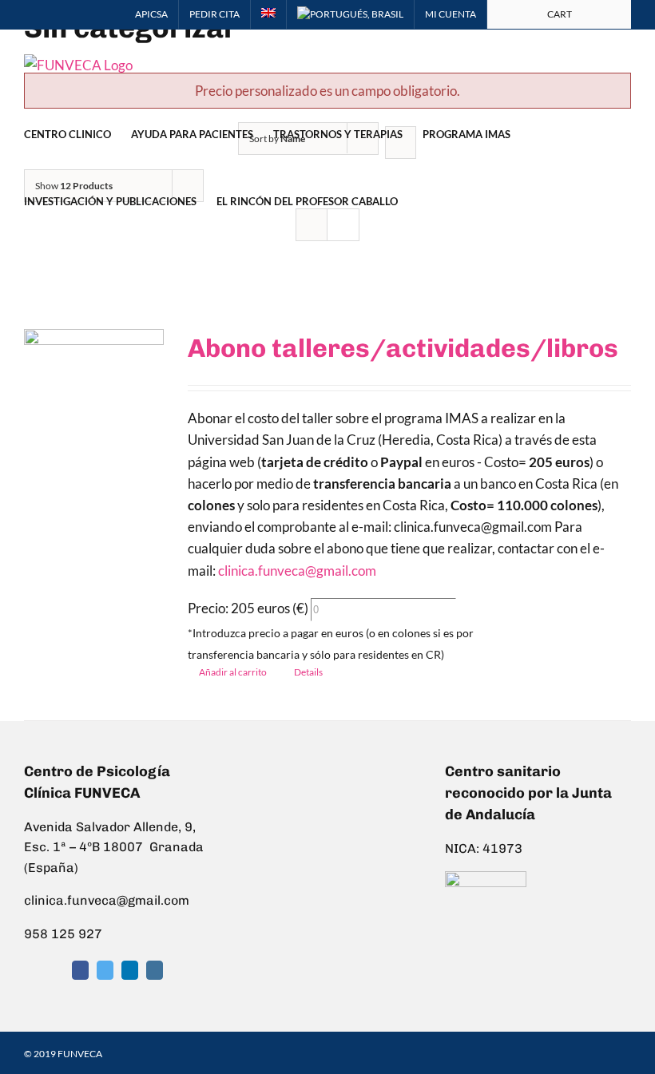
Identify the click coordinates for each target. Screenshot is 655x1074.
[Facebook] (80, 970)
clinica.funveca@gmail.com (297, 570)
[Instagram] (154, 970)
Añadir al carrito (233, 672)
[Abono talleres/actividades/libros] (94, 392)
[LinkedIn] (129, 970)
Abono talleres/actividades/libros (403, 348)
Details (308, 672)
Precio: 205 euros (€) (248, 608)
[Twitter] (105, 970)
